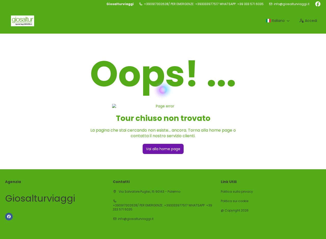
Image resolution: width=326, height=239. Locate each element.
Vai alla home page (163, 148)
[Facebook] (318, 4)
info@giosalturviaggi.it (291, 4)
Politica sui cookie (234, 201)
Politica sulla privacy (237, 192)
